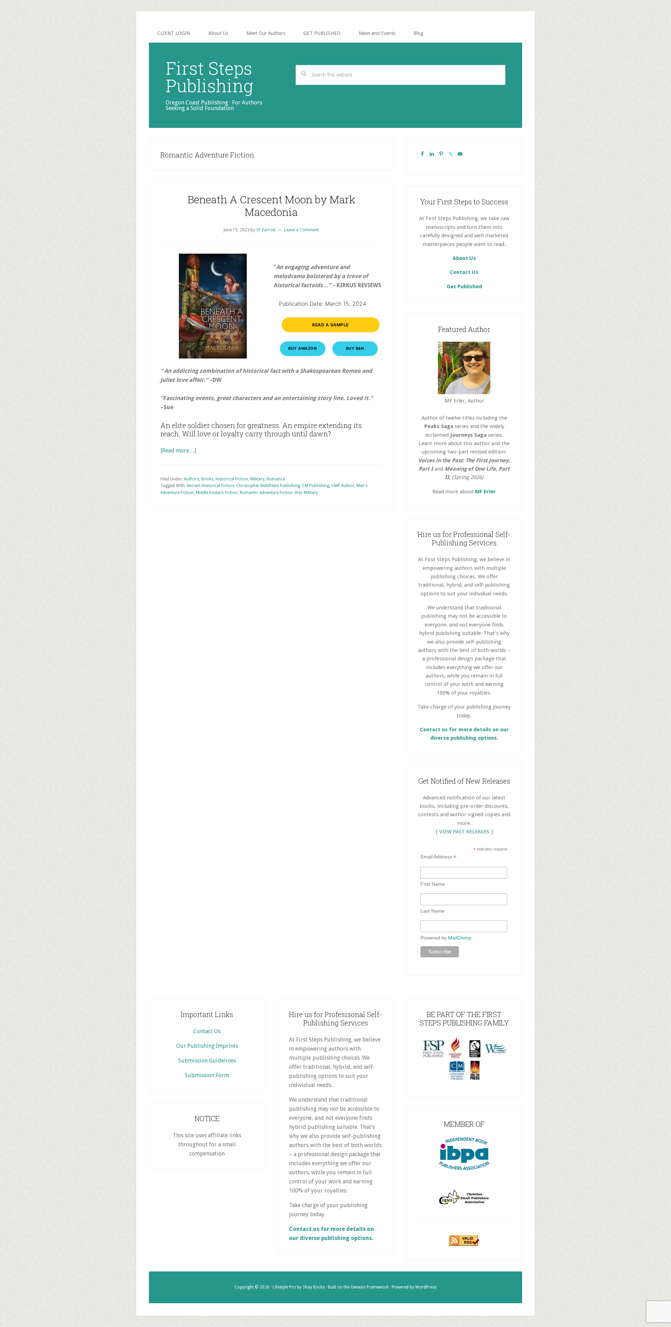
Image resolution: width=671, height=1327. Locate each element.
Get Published (464, 286)
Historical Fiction (232, 479)
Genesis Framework (370, 1287)
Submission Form (207, 1075)
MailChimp (459, 938)
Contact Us (464, 272)
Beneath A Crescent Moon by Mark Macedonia (271, 206)
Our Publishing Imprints (207, 1046)
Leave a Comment (301, 229)
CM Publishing (315, 485)
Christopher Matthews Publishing (268, 485)
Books (207, 479)
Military (257, 479)
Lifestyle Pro (284, 1287)
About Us (464, 258)
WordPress (425, 1287)
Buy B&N (355, 348)
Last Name (432, 911)
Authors (191, 479)
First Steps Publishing (209, 77)
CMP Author (342, 485)
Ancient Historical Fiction (210, 485)
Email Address (438, 857)
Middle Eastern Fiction (217, 492)
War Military (306, 492)
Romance (276, 479)
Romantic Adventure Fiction (266, 492)
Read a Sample (330, 324)
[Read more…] (178, 450)
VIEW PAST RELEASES (464, 831)
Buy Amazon (302, 348)
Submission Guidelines (207, 1060)
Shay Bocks (314, 1287)
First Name (432, 884)
